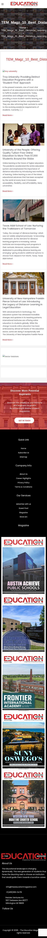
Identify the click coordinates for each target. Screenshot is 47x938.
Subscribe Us (23, 452)
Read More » (8, 115)
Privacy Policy (23, 482)
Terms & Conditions (23, 487)
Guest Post (23, 508)
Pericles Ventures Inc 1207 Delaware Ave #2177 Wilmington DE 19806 (15, 900)
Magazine (23, 512)
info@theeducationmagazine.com (20, 887)
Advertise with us (23, 504)
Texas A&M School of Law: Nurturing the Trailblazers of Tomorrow (23, 227)
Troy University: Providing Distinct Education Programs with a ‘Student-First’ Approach (21, 79)
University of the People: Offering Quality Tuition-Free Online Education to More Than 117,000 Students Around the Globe (21, 154)
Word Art (23, 517)
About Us (23, 474)
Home (22, 27)
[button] (43, 4)
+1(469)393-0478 (14, 892)
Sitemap (23, 457)
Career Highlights (23, 478)
